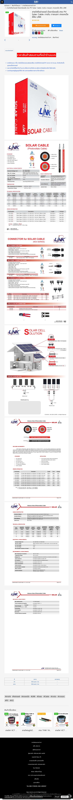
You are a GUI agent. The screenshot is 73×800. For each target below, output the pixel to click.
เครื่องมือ (36, 779)
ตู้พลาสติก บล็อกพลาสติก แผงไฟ (36, 753)
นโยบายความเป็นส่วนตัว (17, 797)
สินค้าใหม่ (56, 37)
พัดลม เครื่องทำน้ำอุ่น (36, 772)
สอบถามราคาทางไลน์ (41, 25)
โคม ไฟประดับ (36, 768)
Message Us (57, 25)
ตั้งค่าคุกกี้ (57, 796)
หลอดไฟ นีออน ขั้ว (36, 757)
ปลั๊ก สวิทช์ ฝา (36, 746)
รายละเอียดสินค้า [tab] (9, 50)
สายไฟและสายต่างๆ (45, 37)
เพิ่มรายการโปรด (39, 30)
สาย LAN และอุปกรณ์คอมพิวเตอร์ (36, 775)
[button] (71, 2)
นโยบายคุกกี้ (27, 797)
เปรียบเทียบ (53, 30)
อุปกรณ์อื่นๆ (36, 782)
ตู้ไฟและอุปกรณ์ (36, 750)
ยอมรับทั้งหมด (65, 796)
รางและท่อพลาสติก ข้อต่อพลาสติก (36, 764)
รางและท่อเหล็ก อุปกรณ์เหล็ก (36, 761)
